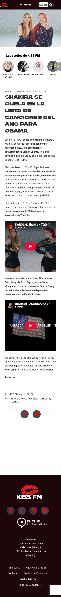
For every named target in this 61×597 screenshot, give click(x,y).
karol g (45, 399)
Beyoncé (34, 399)
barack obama (18, 399)
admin (42, 92)
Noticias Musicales (21, 394)
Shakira (14, 402)
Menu (27, 4)
